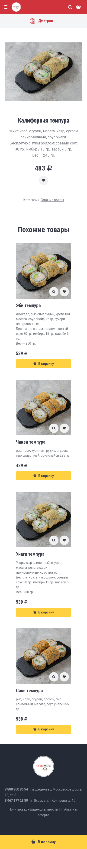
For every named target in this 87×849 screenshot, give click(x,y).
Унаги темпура (30, 554)
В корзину (47, 842)
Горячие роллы (52, 200)
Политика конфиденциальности (33, 809)
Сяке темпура (29, 690)
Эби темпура (28, 305)
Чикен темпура (30, 442)
